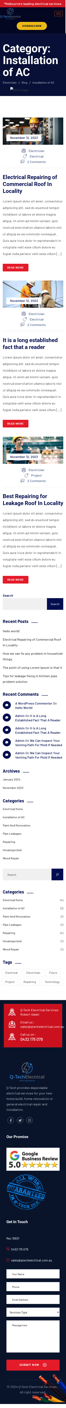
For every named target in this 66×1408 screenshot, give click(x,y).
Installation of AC (14, 817)
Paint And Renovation (16, 825)
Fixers (53, 972)
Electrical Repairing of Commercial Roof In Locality (30, 184)
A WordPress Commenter (33, 703)
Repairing (9, 841)
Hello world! (11, 631)
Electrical (36, 156)
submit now (29, 1365)
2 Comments (36, 161)
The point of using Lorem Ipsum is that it (32, 667)
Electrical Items (13, 809)
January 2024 (11, 779)
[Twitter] (20, 1120)
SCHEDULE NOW (31, 25)
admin (20, 716)
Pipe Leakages (12, 833)
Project (36, 475)
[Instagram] (29, 1120)
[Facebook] (11, 1120)
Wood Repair (11, 858)
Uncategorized (12, 850)
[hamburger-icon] (58, 13)
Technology (52, 981)
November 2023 (13, 787)
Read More (15, 267)
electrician (36, 151)
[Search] (57, 874)
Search (8, 595)
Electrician (33, 972)
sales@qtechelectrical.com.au (42, 1027)
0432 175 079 (31, 1039)
